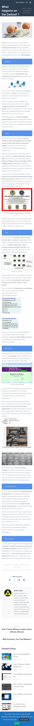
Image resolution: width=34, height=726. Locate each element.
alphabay (8, 570)
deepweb (19, 570)
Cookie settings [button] (24, 719)
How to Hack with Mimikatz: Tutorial (21, 655)
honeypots (11, 184)
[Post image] (6, 656)
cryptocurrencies (24, 480)
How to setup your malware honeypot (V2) (21, 665)
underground (28, 570)
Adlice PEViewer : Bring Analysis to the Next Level (22, 685)
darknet (13, 570)
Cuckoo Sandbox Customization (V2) (22, 675)
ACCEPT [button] (17, 723)
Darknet (27, 55)
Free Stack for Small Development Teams (19, 705)
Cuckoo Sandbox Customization (22, 694)
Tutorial (11, 565)
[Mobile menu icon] (30, 2)
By (16, 565)
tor (22, 570)
